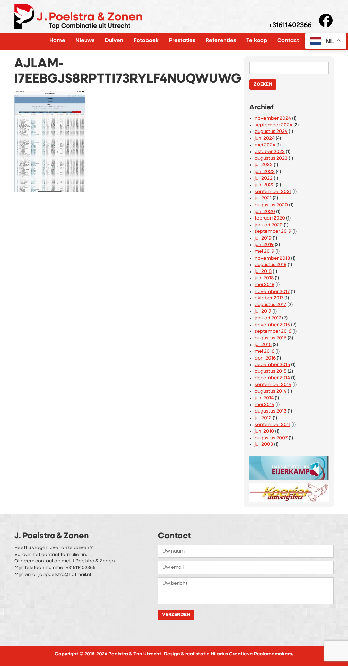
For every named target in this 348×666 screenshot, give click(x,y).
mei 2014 (264, 404)
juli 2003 (264, 444)
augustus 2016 (270, 338)
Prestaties (182, 40)
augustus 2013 (270, 411)
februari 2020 (270, 218)
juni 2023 (265, 171)
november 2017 (272, 291)
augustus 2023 (271, 158)
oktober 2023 (270, 151)
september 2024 (273, 125)
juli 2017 (263, 311)
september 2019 (273, 231)
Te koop (256, 40)
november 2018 (272, 258)
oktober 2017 (269, 298)
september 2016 (273, 331)
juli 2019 (263, 238)
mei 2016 (264, 351)
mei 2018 (264, 284)
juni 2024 (265, 138)
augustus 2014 (270, 391)
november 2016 (272, 325)
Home (57, 40)
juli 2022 (264, 178)
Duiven (114, 40)
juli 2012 (263, 418)
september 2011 (272, 424)
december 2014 (272, 378)
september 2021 (273, 191)
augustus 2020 (271, 205)
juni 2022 (265, 185)
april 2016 (265, 358)
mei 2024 (265, 145)
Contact (288, 40)
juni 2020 (265, 211)
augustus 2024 (271, 131)
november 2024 (273, 118)
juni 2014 (264, 398)
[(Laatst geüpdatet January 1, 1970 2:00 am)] (289, 466)
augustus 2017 (270, 305)
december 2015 (272, 364)
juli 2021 (263, 198)
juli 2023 (264, 165)
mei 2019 (264, 251)
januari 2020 (269, 225)
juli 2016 (263, 344)
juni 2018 (264, 278)
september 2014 (273, 384)
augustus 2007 (271, 438)
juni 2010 (264, 431)
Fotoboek (146, 40)
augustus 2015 (270, 371)
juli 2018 (263, 271)
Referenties (221, 40)
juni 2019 (264, 244)
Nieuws (85, 40)
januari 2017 (268, 318)
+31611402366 (289, 25)
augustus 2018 (270, 264)
